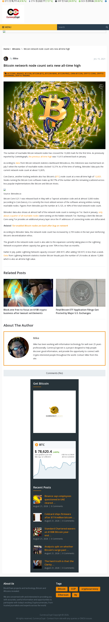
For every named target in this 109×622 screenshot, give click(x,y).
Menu (8, 27)
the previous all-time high (40, 156)
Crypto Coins (90, 73)
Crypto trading (22, 75)
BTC (57, 176)
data (18, 163)
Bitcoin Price (63, 73)
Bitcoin (61, 589)
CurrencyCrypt (46, 615)
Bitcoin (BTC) (38, 73)
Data (6, 255)
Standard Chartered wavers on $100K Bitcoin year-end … (60, 532)
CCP (73, 589)
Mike (15, 58)
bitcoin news (51, 73)
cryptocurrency (89, 589)
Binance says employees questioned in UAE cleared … (58, 499)
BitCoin (28, 73)
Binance (20, 73)
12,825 (98, 176)
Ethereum (63, 595)
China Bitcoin (77, 73)
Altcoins (11, 73)
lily (75, 595)
